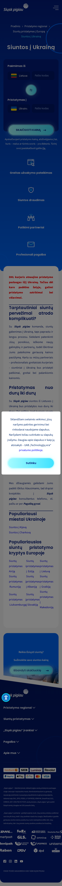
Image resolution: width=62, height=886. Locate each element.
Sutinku (31, 463)
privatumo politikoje (31, 450)
